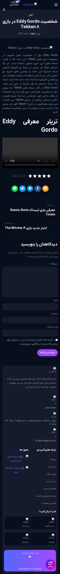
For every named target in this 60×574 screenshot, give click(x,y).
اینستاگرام (49, 526)
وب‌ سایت (52, 326)
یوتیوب (24, 541)
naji (32, 33)
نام (55, 300)
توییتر (51, 541)
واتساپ (25, 526)
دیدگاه (53, 263)
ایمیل (54, 313)
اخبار (31, 15)
